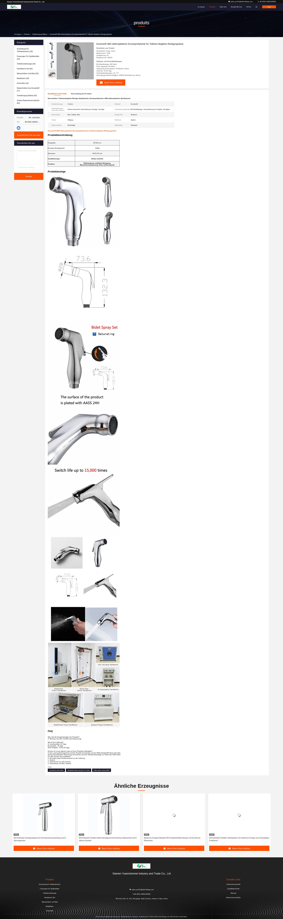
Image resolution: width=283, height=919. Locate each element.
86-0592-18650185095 (267, 1)
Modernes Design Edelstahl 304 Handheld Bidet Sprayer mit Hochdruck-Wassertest (107, 839)
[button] (51, 76)
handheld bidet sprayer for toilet (78, 770)
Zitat (269, 7)
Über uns (223, 7)
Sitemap (233, 893)
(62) (25, 69)
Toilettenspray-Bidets (39, 34)
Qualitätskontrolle (233, 889)
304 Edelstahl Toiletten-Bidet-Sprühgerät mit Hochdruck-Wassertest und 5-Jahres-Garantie (43, 839)
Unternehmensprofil (233, 884)
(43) (27, 96)
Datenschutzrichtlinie (233, 897)
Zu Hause (201, 7)
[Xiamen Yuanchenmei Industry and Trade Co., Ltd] (14, 6)
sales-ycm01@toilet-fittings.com (241, 1)
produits (27, 34)
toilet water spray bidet (101, 770)
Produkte (212, 7)
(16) (28, 57)
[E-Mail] (18, 128)
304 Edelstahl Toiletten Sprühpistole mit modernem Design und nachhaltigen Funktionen (174, 839)
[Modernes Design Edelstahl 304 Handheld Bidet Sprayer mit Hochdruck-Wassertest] (109, 815)
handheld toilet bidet (56, 770)
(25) (28, 73)
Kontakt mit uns (236, 7)
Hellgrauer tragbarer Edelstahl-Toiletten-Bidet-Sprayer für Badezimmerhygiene (231, 839)
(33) (25, 50)
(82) (28, 101)
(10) (23, 83)
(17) (28, 89)
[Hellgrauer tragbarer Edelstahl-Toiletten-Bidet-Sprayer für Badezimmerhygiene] (239, 815)
